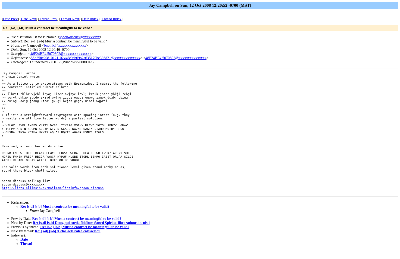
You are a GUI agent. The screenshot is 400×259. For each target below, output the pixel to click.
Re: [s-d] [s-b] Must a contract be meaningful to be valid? (64, 206)
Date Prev (10, 19)
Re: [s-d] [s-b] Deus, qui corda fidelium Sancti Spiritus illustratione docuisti (91, 223)
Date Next (28, 19)
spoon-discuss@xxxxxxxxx (79, 37)
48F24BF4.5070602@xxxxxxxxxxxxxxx (60, 54)
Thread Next (69, 19)
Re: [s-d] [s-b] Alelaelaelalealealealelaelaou (67, 231)
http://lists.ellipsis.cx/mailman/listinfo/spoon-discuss (53, 188)
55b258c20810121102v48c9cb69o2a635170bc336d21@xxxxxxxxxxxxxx (85, 58)
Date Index (90, 19)
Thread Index (111, 19)
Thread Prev (48, 19)
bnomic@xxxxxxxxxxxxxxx (65, 45)
